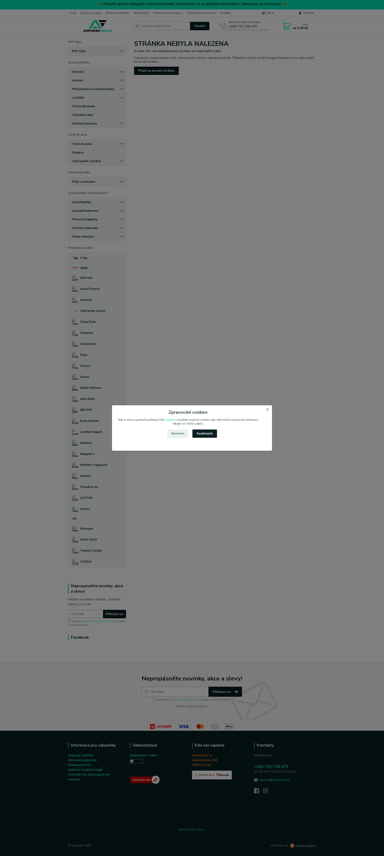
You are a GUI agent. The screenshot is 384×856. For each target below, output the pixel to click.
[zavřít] (267, 409)
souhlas (170, 420)
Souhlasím (205, 433)
